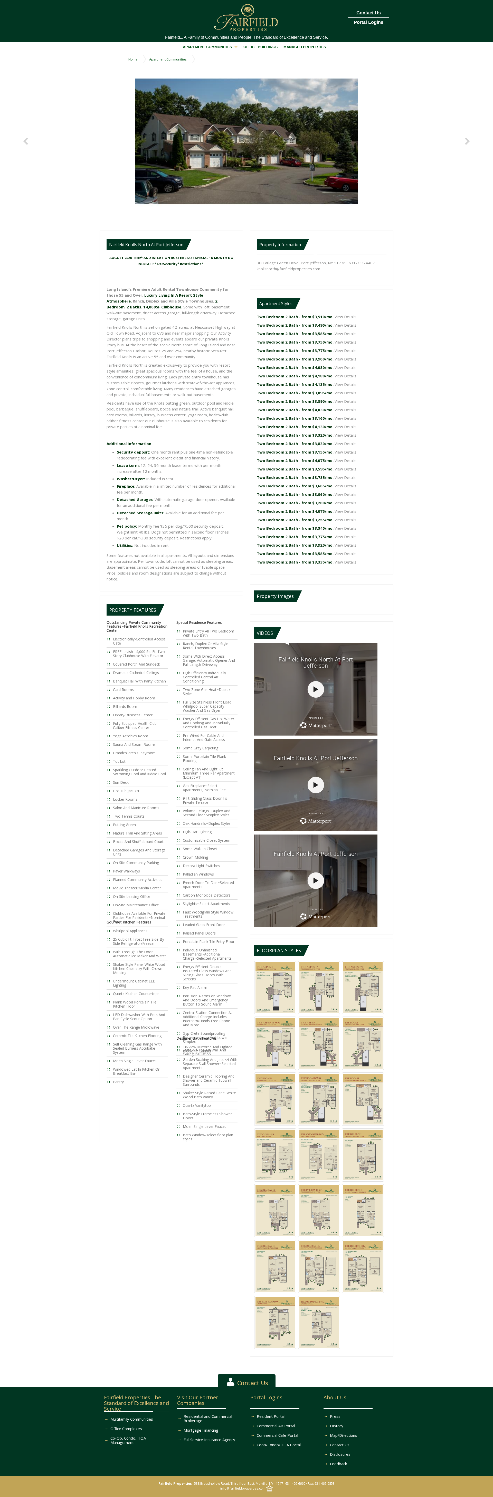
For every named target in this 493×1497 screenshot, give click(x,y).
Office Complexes (126, 1428)
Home (133, 59)
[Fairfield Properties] (246, 17)
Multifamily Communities (131, 1419)
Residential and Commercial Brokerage (208, 1418)
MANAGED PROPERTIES (304, 47)
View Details (345, 316)
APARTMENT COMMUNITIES (207, 47)
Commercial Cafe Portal (277, 1435)
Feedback (338, 1463)
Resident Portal (271, 1416)
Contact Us (339, 1444)
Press (335, 1416)
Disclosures (340, 1454)
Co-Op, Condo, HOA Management (128, 1440)
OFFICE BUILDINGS (260, 47)
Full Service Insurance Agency (209, 1439)
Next (466, 141)
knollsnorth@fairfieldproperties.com (288, 268)
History (336, 1425)
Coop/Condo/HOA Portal (279, 1444)
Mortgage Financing (201, 1430)
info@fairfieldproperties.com (243, 1488)
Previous (27, 141)
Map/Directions (343, 1435)
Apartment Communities (168, 59)
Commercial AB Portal (276, 1425)
